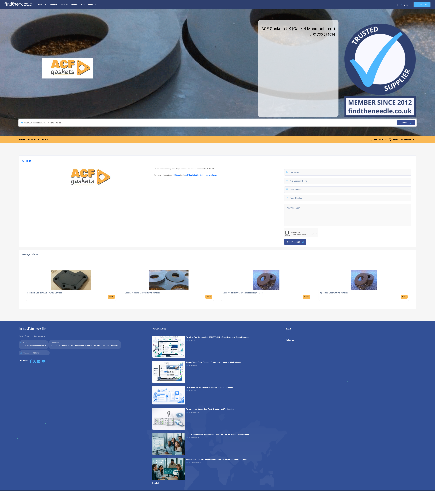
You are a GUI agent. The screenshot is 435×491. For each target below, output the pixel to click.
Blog (83, 5)
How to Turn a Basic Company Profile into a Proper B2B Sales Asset (213, 362)
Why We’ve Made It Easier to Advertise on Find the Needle (209, 387)
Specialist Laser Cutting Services (334, 293)
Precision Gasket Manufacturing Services (44, 293)
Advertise (65, 5)
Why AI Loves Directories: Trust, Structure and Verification (210, 409)
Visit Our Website (403, 139)
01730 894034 (323, 34)
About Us (74, 5)
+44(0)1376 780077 (38, 353)
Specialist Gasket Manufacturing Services (142, 293)
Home (40, 5)
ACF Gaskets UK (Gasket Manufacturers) (298, 28)
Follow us (290, 340)
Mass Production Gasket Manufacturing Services (243, 293)
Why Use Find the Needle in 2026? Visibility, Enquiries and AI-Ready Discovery (217, 337)
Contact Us (91, 5)
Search (405, 123)
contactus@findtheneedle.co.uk (34, 345)
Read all (156, 483)
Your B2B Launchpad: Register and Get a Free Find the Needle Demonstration (217, 434)
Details (111, 297)
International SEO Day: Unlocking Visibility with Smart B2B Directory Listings (216, 459)
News (45, 139)
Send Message (293, 242)
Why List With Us (51, 5)
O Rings (176, 175)
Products (34, 139)
